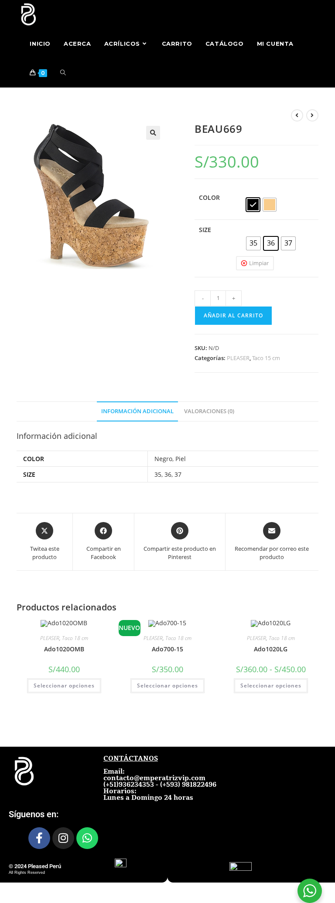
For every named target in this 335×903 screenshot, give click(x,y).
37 (177, 474)
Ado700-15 (167, 649)
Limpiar (259, 263)
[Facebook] (39, 838)
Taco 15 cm (266, 358)
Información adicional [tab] (137, 411)
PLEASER (238, 358)
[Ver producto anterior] (297, 115)
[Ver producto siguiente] (312, 115)
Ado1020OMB (64, 649)
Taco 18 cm (75, 638)
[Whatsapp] (87, 838)
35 (157, 474)
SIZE (205, 230)
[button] (153, 133)
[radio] (253, 204)
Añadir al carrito (233, 315)
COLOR (209, 197)
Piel (180, 459)
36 (167, 474)
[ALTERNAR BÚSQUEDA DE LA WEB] (63, 73)
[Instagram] (63, 838)
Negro (163, 459)
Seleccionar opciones (64, 685)
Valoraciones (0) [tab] (209, 411)
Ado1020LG (270, 649)
